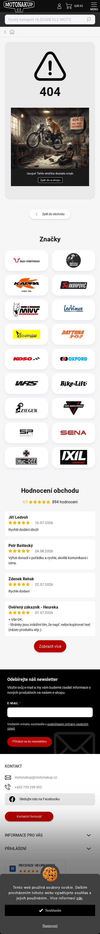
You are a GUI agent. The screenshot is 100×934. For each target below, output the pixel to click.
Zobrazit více (50, 646)
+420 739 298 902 (28, 787)
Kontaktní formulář (29, 816)
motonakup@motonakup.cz (36, 777)
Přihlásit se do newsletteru (29, 741)
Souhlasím (53, 910)
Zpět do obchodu (53, 214)
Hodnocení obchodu (50, 490)
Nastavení (50, 926)
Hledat (88, 19)
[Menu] (94, 6)
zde (79, 898)
